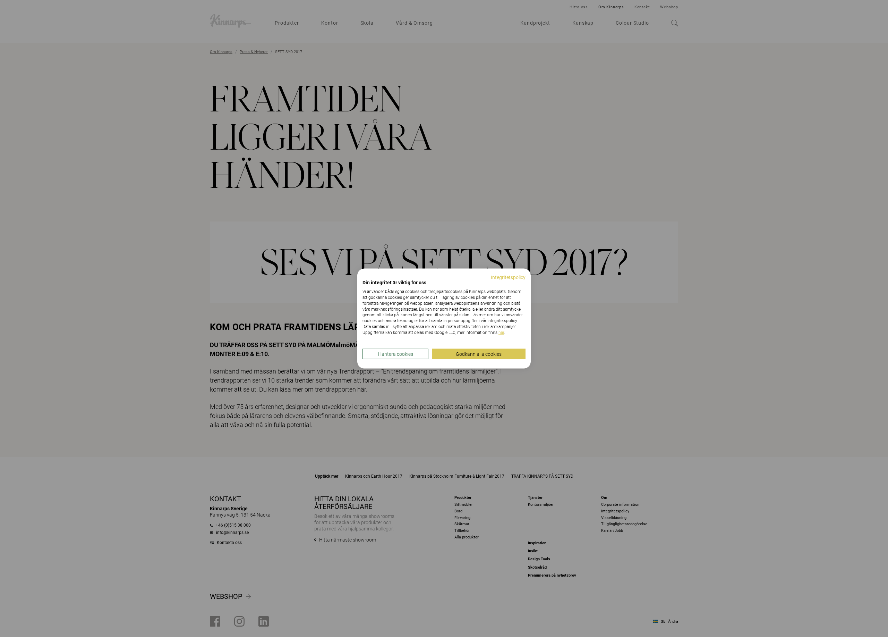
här (501, 332)
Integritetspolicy (508, 277)
